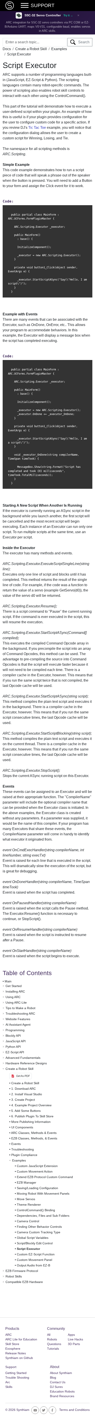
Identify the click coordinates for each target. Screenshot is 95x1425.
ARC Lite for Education (21, 1339)
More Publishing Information (31, 1122)
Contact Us (57, 1382)
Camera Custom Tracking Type (38, 1232)
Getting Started (16, 1373)
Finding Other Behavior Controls (39, 1226)
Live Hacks (75, 1339)
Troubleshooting (22, 1149)
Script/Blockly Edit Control (35, 1243)
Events (16, 1144)
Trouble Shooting (17, 1377)
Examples (59, 49)
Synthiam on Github (19, 1358)
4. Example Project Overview (31, 1105)
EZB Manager (26, 1182)
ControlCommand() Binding (36, 1210)
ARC (8, 1334)
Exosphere (12, 1348)
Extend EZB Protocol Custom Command (45, 1177)
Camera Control (28, 1221)
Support (10, 1367)
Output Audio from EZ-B (33, 1265)
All (48, 1334)
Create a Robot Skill (25, 1083)
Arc (7, 1382)
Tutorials (53, 1348)
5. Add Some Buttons (26, 1110)
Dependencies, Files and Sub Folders (43, 1215)
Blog (53, 1377)
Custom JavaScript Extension (37, 1166)
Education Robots (62, 1391)
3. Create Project (23, 1099)
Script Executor (28, 1249)
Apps (71, 1334)
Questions (54, 1344)
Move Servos (26, 1199)
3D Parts (74, 1344)
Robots (52, 1339)
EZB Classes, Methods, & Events (34, 1138)
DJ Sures (56, 1387)
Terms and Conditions (74, 1410)
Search (82, 42)
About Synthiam (61, 1373)
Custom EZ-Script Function (36, 1254)
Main (8, 981)
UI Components (22, 1127)
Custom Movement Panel (34, 1260)
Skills (8, 1387)
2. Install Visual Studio (26, 1094)
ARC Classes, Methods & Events (34, 1133)
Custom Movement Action (35, 1171)
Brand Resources (62, 1396)
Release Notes (15, 1353)
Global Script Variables (32, 1237)
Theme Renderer (29, 1204)
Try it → (68, 15)
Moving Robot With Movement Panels (43, 1193)
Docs (7, 49)
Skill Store (12, 1344)
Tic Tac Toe (37, 127)
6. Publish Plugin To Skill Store (32, 1116)
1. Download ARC (23, 1088)
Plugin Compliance (24, 1155)
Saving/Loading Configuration (37, 1188)
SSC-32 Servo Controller (43, 15)
